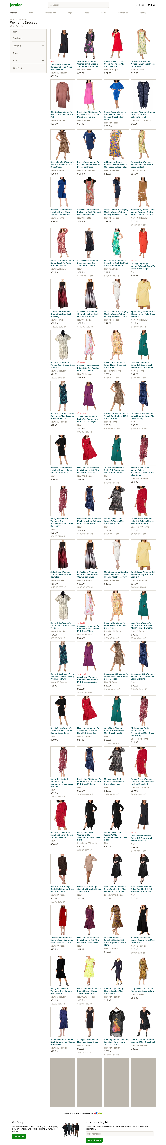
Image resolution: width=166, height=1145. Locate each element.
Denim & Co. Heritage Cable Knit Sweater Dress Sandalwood (89, 889)
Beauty (143, 12)
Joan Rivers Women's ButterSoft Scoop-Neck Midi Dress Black (141, 838)
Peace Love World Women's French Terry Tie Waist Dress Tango (143, 266)
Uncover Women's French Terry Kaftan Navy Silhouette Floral (143, 114)
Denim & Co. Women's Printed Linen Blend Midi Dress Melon (115, 365)
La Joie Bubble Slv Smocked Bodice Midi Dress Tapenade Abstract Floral (115, 941)
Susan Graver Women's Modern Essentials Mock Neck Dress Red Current (61, 940)
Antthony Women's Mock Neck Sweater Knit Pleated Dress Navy (62, 1042)
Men (31, 12)
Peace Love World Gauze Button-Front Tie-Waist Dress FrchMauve (62, 263)
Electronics (123, 12)
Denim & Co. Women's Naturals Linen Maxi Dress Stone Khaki (143, 64)
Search (56, 5)
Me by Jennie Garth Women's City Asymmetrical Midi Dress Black (88, 836)
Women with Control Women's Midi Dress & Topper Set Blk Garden (87, 64)
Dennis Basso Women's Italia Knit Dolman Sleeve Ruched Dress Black (61, 470)
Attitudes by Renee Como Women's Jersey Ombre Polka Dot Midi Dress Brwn (143, 212)
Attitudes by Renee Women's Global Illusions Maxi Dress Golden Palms (115, 164)
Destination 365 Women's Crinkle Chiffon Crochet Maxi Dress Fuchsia (89, 114)
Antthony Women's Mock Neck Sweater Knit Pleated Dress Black (62, 1096)
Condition (17, 38)
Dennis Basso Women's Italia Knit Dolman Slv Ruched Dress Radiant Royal (115, 116)
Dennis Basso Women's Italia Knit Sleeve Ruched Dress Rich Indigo (88, 164)
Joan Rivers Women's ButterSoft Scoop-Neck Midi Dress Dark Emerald (142, 365)
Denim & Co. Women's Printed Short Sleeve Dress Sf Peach (62, 365)
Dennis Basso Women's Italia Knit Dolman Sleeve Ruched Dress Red (142, 521)
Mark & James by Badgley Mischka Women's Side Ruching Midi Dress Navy (116, 212)
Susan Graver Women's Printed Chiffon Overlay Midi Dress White (88, 368)
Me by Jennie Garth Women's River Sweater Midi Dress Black (61, 991)
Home (103, 12)
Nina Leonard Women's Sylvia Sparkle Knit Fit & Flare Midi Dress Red (88, 470)
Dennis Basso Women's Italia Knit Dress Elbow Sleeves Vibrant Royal (61, 212)
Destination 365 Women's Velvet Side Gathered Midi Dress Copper (116, 416)
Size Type (17, 68)
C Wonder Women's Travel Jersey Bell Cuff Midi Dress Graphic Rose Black (116, 1093)
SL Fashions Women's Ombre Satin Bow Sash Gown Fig (60, 314)
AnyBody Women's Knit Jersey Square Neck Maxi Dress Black (143, 940)
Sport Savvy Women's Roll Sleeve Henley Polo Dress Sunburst (143, 314)
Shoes (86, 12)
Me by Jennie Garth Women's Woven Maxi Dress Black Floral (114, 521)
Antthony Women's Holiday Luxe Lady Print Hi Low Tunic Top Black (116, 1042)
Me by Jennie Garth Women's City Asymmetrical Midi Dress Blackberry (142, 471)
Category (17, 45)
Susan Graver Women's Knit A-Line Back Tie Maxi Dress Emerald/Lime (116, 263)
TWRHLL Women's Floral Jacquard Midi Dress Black (143, 1040)
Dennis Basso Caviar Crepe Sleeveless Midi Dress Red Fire (114, 64)
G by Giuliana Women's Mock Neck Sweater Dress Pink (62, 114)
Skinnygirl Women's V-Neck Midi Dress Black (87, 1040)
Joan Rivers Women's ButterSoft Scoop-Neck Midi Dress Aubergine (88, 419)
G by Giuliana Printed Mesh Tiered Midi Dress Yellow (143, 989)
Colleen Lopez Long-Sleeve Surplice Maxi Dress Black (114, 991)
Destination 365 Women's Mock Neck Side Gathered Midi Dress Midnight (89, 521)
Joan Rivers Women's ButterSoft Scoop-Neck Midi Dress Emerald (115, 470)
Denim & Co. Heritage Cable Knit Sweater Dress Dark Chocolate (62, 889)
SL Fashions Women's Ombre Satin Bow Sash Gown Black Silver (87, 314)
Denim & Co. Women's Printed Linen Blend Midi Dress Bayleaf (142, 164)
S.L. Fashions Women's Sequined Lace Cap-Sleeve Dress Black (87, 263)
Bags (69, 12)
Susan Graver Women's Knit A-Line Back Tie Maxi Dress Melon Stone (89, 212)
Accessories (50, 12)
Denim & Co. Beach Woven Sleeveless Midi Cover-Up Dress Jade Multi (62, 416)
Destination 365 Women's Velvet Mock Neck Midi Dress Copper (62, 164)
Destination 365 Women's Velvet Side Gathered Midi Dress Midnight (143, 416)
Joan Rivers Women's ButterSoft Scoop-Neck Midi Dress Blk (61, 67)
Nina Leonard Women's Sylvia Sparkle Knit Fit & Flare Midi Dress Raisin (88, 940)
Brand (15, 53)
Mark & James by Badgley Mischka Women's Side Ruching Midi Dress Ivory (116, 314)
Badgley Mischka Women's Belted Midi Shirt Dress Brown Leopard (143, 1093)
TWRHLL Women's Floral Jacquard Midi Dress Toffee (88, 1093)
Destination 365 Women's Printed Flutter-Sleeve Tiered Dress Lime (89, 991)
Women (13, 12)
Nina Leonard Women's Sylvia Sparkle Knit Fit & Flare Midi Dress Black (115, 889)
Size (15, 60)
